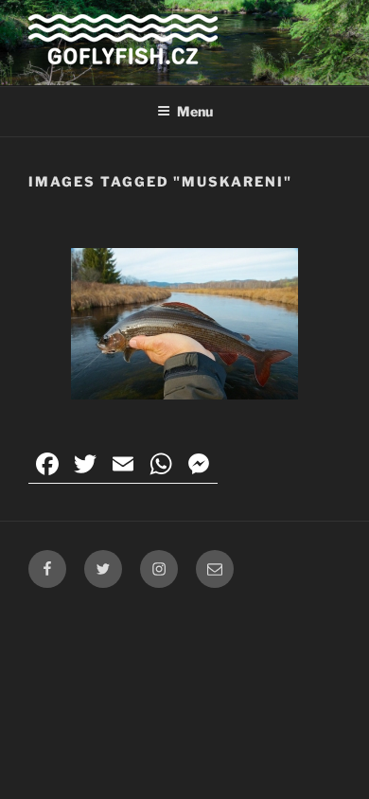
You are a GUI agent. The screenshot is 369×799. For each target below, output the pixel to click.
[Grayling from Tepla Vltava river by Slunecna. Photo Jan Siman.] (184, 324)
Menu (195, 111)
